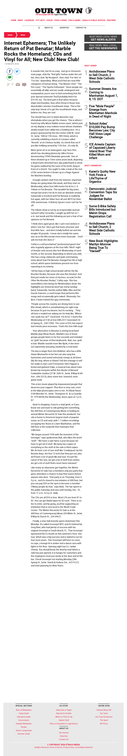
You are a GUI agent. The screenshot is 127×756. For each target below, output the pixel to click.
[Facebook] (10, 71)
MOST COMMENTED (92, 165)
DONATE (117, 3)
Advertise (64, 27)
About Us (48, 27)
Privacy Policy (68, 747)
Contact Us (81, 27)
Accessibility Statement (84, 747)
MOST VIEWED (90, 65)
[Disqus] (43, 602)
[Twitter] (17, 71)
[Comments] (10, 77)
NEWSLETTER (103, 3)
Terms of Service (56, 747)
